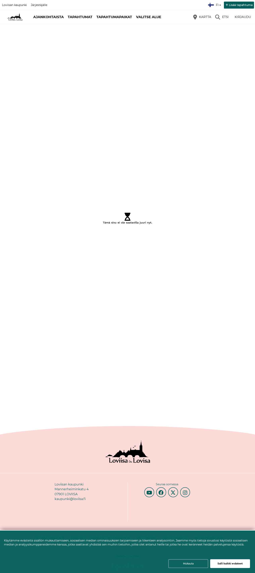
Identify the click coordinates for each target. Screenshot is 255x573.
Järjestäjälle (39, 5)
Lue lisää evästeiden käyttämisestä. (31, 550)
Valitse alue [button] (148, 17)
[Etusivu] (15, 17)
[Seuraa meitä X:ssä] (173, 492)
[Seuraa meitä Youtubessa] (149, 492)
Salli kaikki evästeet (230, 563)
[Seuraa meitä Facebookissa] (161, 492)
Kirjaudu (243, 17)
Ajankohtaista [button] (48, 17)
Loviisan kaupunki (14, 5)
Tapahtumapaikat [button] (114, 17)
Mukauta (188, 563)
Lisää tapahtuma (241, 5)
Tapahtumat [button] (80, 17)
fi (218, 4)
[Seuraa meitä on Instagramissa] (185, 492)
